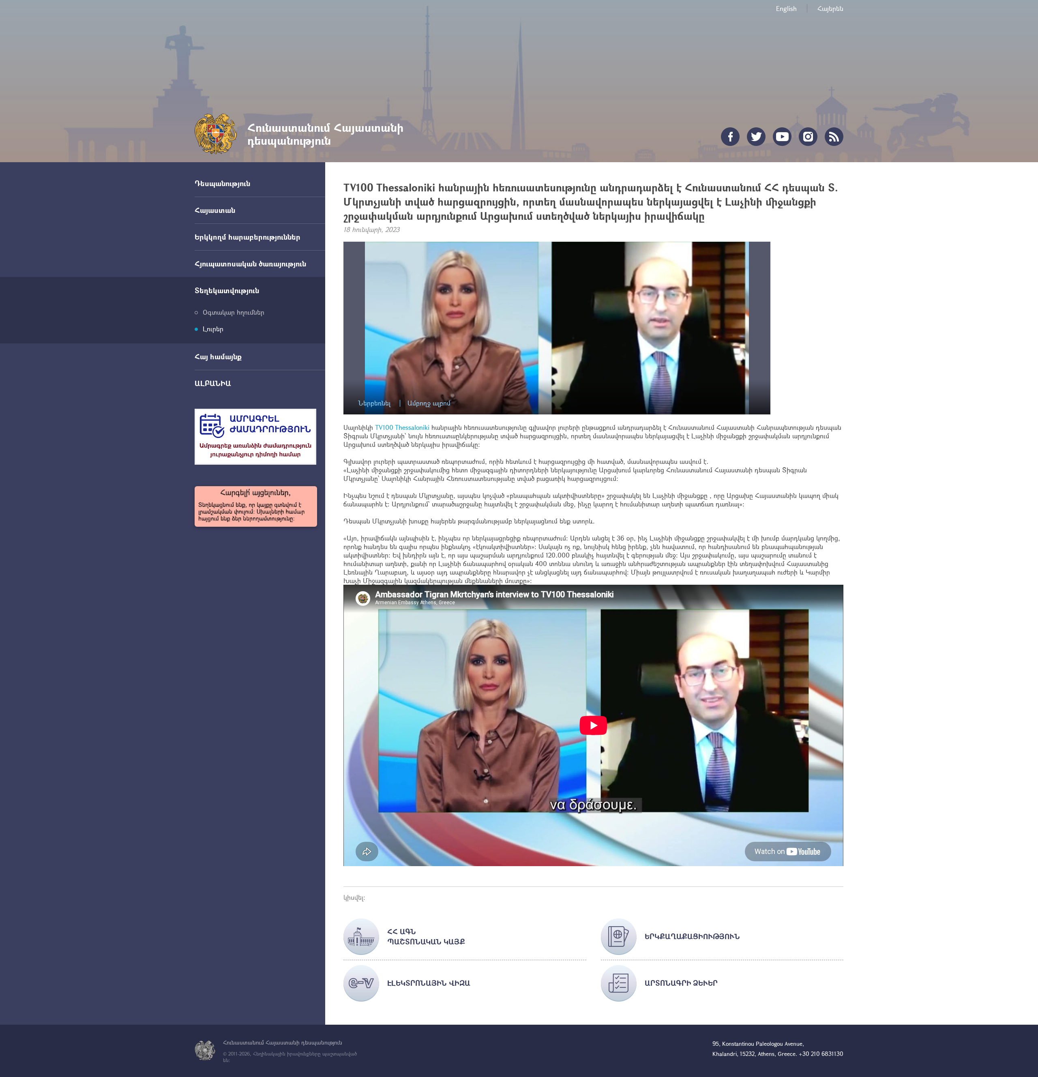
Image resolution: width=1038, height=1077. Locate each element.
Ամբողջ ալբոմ (428, 403)
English (786, 8)
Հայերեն (830, 8)
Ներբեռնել (374, 403)
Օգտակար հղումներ (233, 312)
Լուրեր (213, 328)
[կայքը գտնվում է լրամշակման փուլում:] (256, 506)
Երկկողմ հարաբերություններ (247, 237)
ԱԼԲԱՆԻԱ (213, 383)
